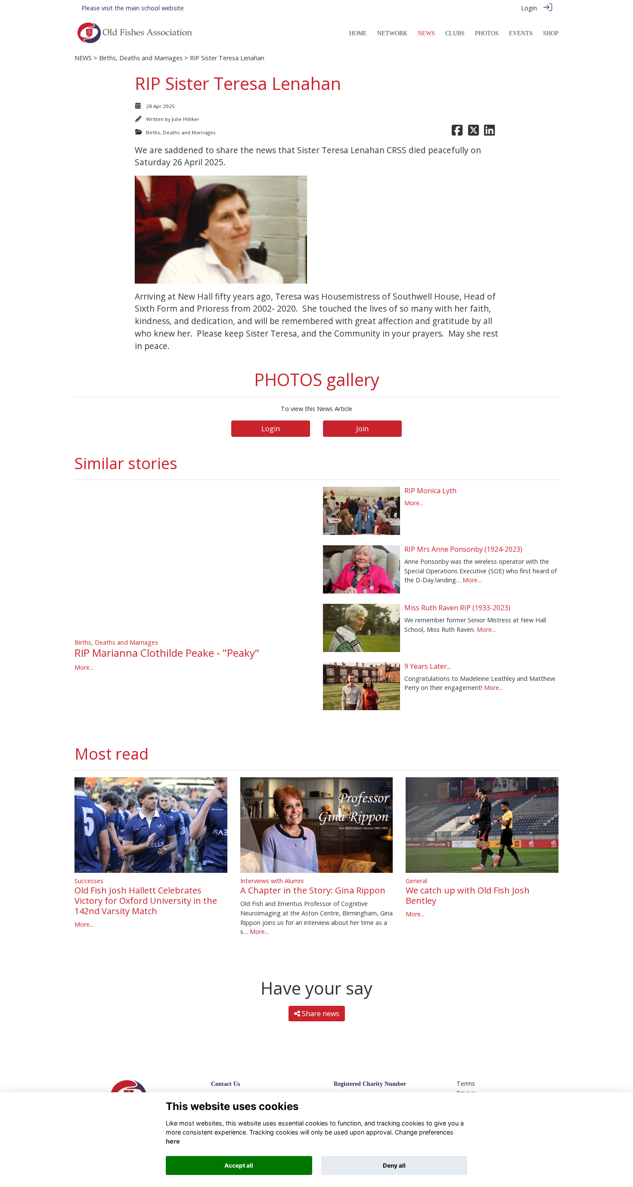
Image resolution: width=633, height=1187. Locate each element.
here (173, 1141)
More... (83, 667)
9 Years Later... (427, 666)
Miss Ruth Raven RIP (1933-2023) (457, 607)
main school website (155, 8)
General (416, 881)
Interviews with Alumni (272, 881)
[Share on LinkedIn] (489, 132)
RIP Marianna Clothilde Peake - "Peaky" (166, 653)
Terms (465, 1083)
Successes (88, 881)
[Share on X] (473, 132)
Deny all (394, 1165)
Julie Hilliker (185, 119)
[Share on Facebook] (457, 132)
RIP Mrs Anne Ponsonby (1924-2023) (463, 549)
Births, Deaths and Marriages (141, 58)
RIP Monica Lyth (430, 490)
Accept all (238, 1165)
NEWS (83, 58)
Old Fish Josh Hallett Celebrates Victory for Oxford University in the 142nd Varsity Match (145, 900)
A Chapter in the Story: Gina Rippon (312, 890)
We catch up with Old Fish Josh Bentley (468, 895)
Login (529, 8)
